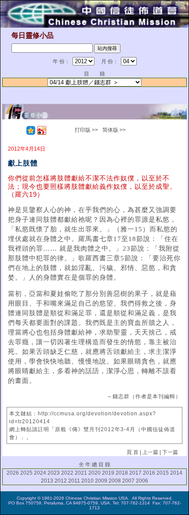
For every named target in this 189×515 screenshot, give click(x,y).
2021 (81, 473)
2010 (87, 481)
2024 (40, 473)
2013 (47, 481)
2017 (135, 473)
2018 (122, 473)
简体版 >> (114, 130)
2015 (162, 473)
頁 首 (132, 452)
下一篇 (170, 452)
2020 (94, 473)
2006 (142, 481)
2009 (101, 481)
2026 (13, 473)
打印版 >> (86, 130)
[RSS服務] (19, 130)
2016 (149, 473)
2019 (108, 473)
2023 (53, 473)
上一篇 (150, 452)
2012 (61, 481)
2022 (67, 473)
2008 (115, 481)
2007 (128, 481)
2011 (74, 481)
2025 (26, 473)
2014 (176, 473)
